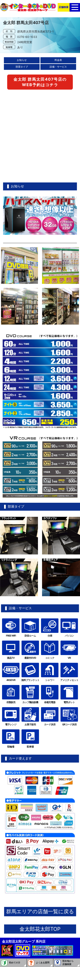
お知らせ (22, 60)
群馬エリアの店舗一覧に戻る (40, 911)
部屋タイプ (22, 66)
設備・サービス (58, 66)
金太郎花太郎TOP (40, 929)
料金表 (58, 60)
